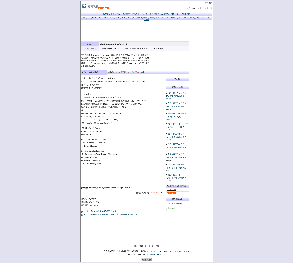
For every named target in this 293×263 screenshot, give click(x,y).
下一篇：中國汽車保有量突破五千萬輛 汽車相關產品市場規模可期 (110, 214)
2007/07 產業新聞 (176, 203)
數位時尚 (116, 14)
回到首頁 (208, 3)
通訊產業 (126, 14)
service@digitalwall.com (156, 254)
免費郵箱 (155, 14)
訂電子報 (165, 14)
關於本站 (106, 14)
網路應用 (136, 14)
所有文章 (174, 14)
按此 (142, 72)
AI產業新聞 (185, 14)
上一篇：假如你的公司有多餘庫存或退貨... (100, 211)
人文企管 (145, 14)
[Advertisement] (135, 32)
